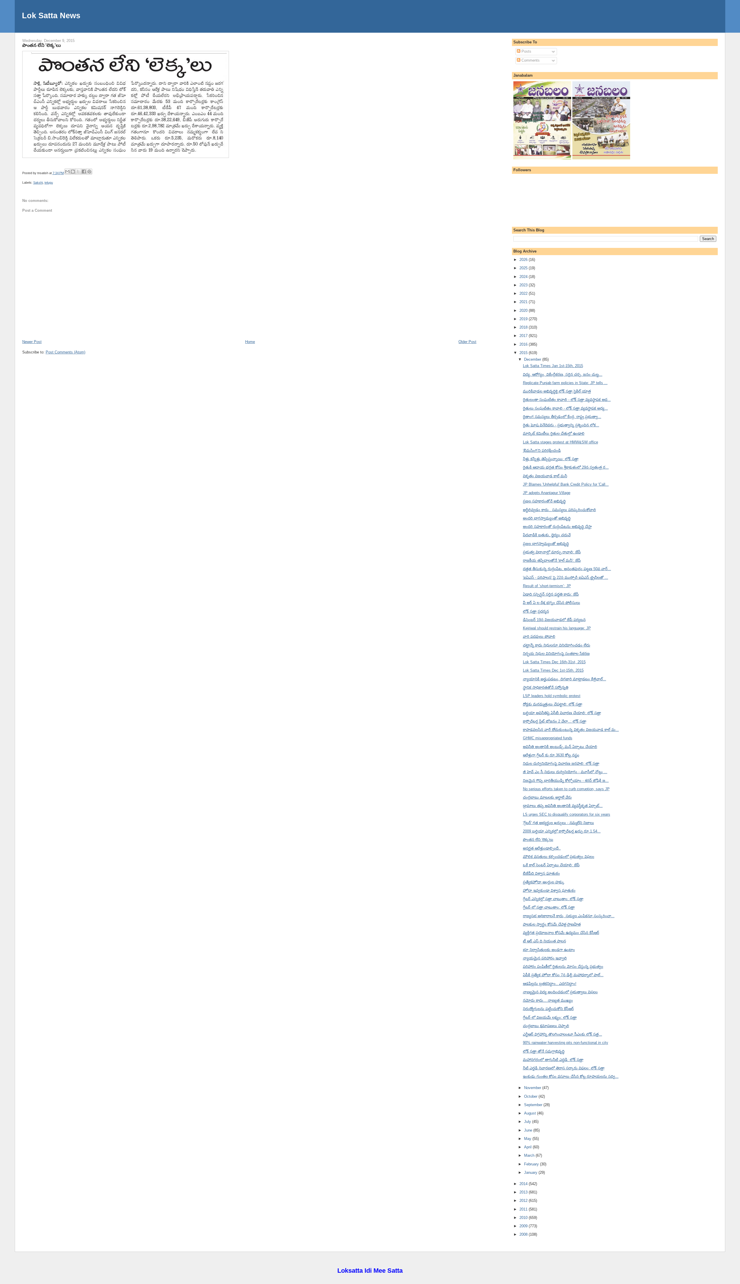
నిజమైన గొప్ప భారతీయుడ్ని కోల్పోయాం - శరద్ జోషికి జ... (566, 780)
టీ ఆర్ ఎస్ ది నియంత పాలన (544, 941)
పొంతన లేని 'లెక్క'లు (41, 45)
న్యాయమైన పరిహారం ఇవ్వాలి (545, 958)
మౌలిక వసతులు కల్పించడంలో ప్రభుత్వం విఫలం (558, 856)
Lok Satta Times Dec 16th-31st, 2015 (554, 662)
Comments (530, 60)
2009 (524, 1226)
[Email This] (67, 171)
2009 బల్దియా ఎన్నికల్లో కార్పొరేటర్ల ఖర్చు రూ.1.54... (562, 831)
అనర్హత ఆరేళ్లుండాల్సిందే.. (542, 848)
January (531, 1172)
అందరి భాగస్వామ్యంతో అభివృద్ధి (547, 518)
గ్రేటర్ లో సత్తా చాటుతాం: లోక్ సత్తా (549, 907)
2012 (524, 1200)
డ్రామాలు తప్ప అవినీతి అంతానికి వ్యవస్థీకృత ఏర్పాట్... (563, 806)
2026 (524, 259)
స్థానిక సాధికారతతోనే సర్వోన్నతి (545, 687)
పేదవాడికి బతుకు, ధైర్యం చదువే (547, 535)
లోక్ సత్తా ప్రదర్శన (536, 611)
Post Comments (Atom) (65, 352)
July (528, 1121)
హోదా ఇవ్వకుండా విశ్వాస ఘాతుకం (549, 890)
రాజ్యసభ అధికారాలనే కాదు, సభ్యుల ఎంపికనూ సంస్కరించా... (569, 916)
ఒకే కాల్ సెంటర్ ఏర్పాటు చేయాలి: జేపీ (551, 865)
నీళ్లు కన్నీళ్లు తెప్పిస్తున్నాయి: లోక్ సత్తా (550, 459)
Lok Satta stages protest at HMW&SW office (560, 442)
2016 (524, 344)
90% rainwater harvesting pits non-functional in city (565, 1042)
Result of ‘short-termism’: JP (547, 586)
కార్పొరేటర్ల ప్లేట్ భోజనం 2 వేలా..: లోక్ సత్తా (554, 721)
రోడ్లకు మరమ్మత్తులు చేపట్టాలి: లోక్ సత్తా (552, 704)
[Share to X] (78, 171)
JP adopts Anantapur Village (546, 493)
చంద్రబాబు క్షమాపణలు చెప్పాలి (546, 1026)
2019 (524, 319)
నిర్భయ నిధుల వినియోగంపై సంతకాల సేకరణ (556, 653)
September (533, 1105)
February (532, 1164)
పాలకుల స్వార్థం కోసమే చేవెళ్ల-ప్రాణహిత (552, 924)
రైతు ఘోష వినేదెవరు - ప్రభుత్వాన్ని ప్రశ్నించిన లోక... (561, 425)
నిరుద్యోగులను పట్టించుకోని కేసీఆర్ (548, 1009)
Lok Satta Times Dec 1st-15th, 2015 (553, 670)
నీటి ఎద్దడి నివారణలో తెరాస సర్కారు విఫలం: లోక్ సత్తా (563, 1068)
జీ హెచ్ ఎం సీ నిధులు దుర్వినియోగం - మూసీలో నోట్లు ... (565, 772)
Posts (525, 51)
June (528, 1130)
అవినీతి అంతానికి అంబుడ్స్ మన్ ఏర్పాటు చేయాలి (560, 747)
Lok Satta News (51, 15)
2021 (524, 302)
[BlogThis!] (73, 171)
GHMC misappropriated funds (547, 738)
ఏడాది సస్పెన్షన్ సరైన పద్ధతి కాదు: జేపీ (551, 594)
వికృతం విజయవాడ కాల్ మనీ (545, 476)
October (531, 1096)
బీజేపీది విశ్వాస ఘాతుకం (541, 873)
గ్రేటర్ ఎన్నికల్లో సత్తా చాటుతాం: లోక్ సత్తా (553, 899)
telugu (49, 182)
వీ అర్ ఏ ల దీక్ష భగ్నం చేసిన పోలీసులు (551, 602)
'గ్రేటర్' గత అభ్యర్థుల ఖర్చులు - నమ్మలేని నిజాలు (558, 823)
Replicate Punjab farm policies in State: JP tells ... (565, 383)
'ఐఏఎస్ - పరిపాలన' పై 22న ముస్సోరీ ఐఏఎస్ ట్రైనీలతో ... (565, 577)
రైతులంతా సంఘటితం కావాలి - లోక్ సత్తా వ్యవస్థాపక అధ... (567, 399)
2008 (524, 1234)
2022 (524, 293)
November (533, 1088)
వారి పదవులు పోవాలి (539, 636)
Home (250, 342)
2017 (524, 336)
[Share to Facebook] (84, 171)
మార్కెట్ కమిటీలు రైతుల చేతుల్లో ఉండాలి (553, 433)
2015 (524, 353)
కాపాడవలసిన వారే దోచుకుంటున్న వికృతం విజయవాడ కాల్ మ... (571, 729)
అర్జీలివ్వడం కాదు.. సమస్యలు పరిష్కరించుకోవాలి (559, 510)
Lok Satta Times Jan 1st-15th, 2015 (553, 366)
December (533, 359)
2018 (524, 327)
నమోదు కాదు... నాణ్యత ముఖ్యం (548, 1000)
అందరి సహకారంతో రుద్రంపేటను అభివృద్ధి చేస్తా (557, 526)
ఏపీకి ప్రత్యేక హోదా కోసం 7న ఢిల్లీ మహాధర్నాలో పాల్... (563, 975)
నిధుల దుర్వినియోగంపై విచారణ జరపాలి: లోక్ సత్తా (561, 763)
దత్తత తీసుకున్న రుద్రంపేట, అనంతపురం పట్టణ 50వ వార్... (567, 569)
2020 (524, 310)
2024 (524, 277)
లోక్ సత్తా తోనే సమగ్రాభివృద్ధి (544, 1051)
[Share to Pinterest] (89, 171)
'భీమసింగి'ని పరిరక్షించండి (542, 450)
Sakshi (38, 182)
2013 (524, 1192)
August (530, 1113)
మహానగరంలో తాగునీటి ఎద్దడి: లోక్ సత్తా (553, 1060)
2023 (524, 285)
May (528, 1138)
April (528, 1147)
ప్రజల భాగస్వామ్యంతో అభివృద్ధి (546, 543)
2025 (524, 268)
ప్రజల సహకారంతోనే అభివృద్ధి (544, 501)
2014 (524, 1184)
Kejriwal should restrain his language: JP (557, 628)
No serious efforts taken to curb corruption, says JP (566, 789)
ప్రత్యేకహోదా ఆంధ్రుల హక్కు (543, 882)
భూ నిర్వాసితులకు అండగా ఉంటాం (549, 950)
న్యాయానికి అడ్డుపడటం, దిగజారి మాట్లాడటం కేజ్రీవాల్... (564, 679)
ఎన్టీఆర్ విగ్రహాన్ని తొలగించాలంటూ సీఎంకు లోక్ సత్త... (562, 1034)
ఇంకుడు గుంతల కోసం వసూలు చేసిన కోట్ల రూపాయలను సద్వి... (571, 1076)
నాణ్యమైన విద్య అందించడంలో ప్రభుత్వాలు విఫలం (560, 992)
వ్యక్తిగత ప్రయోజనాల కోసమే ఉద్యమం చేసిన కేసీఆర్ (561, 933)
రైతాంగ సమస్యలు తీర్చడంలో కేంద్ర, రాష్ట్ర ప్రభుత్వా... (562, 417)
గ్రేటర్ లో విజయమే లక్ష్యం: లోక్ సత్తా (550, 1017)
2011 (524, 1209)
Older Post (467, 342)
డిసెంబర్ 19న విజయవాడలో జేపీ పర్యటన (554, 620)
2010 (524, 1217)
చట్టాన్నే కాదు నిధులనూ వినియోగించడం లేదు (556, 645)
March (530, 1155)
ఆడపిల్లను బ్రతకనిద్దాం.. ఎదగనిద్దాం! (549, 983)
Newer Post (32, 342)
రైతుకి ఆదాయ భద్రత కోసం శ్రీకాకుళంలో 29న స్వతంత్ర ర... (566, 467)
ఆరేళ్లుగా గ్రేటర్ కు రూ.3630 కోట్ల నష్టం (551, 755)
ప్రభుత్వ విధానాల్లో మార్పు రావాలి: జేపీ (552, 552)
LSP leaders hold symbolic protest (551, 696)
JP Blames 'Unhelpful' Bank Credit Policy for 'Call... (566, 484)
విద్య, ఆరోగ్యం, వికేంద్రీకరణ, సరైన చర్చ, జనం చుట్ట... (562, 374)
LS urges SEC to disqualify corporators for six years (566, 814)
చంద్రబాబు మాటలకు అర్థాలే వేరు (547, 797)
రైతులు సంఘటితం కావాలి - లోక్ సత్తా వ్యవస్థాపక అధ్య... (565, 408)
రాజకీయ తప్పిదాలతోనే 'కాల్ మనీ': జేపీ (552, 560)
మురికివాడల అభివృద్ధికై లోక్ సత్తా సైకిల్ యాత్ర (557, 391)
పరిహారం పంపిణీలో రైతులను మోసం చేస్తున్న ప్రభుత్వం (563, 966)
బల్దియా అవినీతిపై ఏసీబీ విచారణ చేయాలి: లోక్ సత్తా (562, 713)
